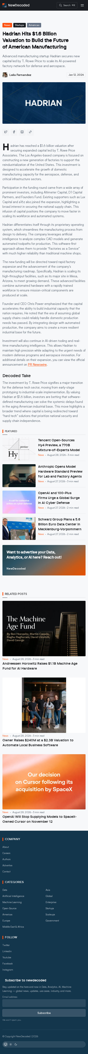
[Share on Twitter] (5, 132)
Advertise (7, 865)
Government (52, 920)
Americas (34, 25)
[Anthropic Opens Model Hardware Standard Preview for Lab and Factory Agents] (44, 475)
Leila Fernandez (20, 74)
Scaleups (50, 914)
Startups (19, 25)
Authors (6, 859)
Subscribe (44, 1013)
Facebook (7, 963)
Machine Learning (12, 902)
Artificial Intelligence (13, 896)
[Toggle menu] (82, 5)
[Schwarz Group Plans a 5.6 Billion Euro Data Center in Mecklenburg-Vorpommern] (44, 528)
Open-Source (9, 908)
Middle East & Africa (13, 926)
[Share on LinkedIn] (22, 132)
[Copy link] (30, 132)
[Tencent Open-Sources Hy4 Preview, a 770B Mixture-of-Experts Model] (44, 449)
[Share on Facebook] (14, 132)
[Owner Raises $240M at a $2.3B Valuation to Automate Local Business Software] (44, 713)
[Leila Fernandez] (4, 74)
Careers (6, 853)
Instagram (7, 969)
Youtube (6, 957)
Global (49, 896)
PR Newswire (37, 364)
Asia (48, 889)
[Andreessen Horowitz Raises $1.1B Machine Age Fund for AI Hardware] (44, 636)
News (7, 25)
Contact (6, 871)
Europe (6, 920)
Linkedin (7, 951)
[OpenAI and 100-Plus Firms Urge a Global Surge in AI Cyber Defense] (44, 502)
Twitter (6, 945)
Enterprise (51, 902)
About (5, 846)
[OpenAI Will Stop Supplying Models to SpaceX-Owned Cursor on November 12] (44, 789)
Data (4, 889)
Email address (9, 996)
